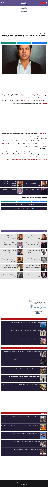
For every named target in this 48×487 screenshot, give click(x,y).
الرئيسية (43, 33)
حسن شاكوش (41, 133)
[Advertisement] (24, 23)
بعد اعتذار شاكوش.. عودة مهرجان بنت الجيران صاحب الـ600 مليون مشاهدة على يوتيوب (27, 159)
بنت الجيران (23, 95)
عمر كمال (42, 101)
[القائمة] (46, 3)
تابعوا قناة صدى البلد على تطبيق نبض (23, 208)
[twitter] (24, 43)
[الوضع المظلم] (3, 3)
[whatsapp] (8, 43)
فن (40, 33)
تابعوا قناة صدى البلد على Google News (23, 205)
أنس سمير (43, 38)
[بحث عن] (1, 3)
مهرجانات (38, 95)
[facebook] (39, 43)
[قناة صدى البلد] (24, 3)
